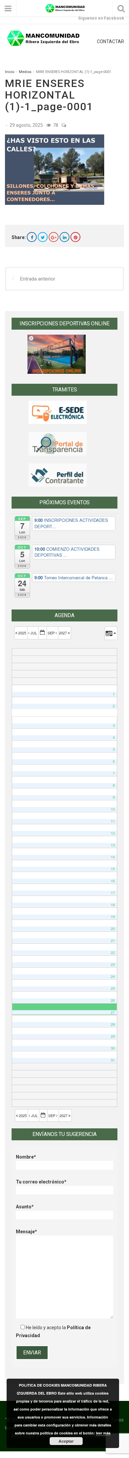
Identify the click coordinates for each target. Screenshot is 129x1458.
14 (113, 856)
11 (113, 821)
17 (113, 892)
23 (113, 964)
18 (113, 904)
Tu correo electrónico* (41, 1181)
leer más (103, 1432)
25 (113, 988)
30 (113, 1048)
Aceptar (66, 1441)
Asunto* (25, 1206)
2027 (63, 632)
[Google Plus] (54, 237)
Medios (25, 72)
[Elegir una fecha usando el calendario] (42, 632)
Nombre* (26, 1157)
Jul (33, 632)
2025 (22, 632)
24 (113, 976)
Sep (52, 632)
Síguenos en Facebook (101, 18)
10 (113, 809)
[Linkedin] (64, 237)
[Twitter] (43, 237)
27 (113, 1012)
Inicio (9, 72)
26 (113, 1000)
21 (113, 940)
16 (113, 880)
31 (113, 1060)
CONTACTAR (110, 41)
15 (113, 868)
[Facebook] (32, 237)
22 (113, 952)
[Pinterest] (75, 237)
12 (113, 833)
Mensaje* (26, 1231)
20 (113, 928)
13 (113, 845)
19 (113, 916)
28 (113, 1024)
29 (113, 1036)
